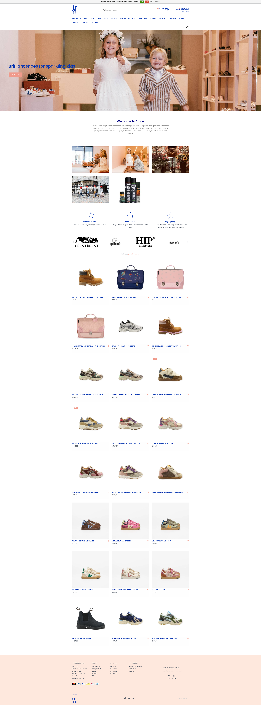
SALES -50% (162, 19)
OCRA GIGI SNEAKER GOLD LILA (163, 443)
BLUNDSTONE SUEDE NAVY (81, 638)
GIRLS (92, 19)
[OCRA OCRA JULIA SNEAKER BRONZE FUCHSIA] (130, 423)
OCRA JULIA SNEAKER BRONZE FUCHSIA (126, 443)
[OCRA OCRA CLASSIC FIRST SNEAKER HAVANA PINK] (170, 472)
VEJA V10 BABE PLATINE (160, 590)
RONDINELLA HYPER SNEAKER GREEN (164, 638)
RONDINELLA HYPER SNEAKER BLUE (124, 638)
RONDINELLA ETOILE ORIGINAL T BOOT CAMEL (88, 297)
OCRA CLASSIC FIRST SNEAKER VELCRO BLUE (167, 395)
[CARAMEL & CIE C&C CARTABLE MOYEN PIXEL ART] (130, 277)
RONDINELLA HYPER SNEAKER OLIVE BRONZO (87, 395)
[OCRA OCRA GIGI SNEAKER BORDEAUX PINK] (90, 472)
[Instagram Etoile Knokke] (132, 698)
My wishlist (113, 674)
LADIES (99, 19)
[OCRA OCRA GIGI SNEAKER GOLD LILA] (170, 423)
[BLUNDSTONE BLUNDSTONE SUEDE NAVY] (90, 618)
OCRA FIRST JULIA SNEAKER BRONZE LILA (126, 492)
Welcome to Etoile (130, 121)
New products (96, 669)
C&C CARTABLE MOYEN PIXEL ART (124, 297)
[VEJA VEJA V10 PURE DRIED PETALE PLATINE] (130, 569)
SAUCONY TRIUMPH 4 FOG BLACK (124, 346)
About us (75, 23)
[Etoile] (85, 9)
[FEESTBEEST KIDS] (86, 242)
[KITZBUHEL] (174, 242)
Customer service (78, 678)
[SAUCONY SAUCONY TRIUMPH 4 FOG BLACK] (130, 326)
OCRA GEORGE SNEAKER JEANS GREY (85, 443)
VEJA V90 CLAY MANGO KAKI (162, 541)
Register (113, 666)
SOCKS (106, 19)
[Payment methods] (74, 684)
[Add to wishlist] (108, 297)
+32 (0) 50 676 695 (136, 666)
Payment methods (78, 674)
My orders (113, 669)
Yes (142, 1)
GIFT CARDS (94, 23)
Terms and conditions (79, 669)
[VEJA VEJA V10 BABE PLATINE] (170, 569)
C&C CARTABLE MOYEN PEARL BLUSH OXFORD (88, 346)
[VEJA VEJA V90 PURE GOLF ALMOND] (90, 569)
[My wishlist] (183, 27)
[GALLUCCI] (116, 242)
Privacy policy (76, 671)
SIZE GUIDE (173, 19)
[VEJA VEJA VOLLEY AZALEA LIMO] (130, 521)
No (147, 1)
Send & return (76, 676)
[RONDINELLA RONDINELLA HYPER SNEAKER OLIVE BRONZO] (90, 374)
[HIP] (145, 242)
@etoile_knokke (133, 254)
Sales (94, 671)
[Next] (187, 242)
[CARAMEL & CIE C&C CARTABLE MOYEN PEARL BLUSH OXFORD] (90, 326)
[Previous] (73, 242)
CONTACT (84, 23)
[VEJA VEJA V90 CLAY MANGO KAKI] (170, 521)
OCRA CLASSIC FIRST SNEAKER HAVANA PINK (168, 492)
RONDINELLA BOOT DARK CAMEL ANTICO (166, 346)
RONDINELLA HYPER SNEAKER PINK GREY (126, 395)
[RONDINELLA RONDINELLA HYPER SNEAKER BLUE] (130, 618)
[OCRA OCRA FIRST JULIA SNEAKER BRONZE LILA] (130, 472)
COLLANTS (114, 19)
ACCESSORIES (142, 19)
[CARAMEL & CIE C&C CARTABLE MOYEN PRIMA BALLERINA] (170, 277)
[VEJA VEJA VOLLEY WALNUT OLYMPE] (90, 521)
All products (96, 666)
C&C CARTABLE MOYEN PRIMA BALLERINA (166, 297)
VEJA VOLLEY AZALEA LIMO (121, 541)
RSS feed (95, 676)
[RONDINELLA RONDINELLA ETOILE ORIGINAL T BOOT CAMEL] (90, 277)
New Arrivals (76, 19)
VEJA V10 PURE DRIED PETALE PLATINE (125, 590)
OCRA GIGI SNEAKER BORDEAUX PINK (85, 492)
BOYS (85, 19)
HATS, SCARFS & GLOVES (127, 19)
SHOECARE (153, 19)
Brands (181, 19)
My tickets (113, 671)
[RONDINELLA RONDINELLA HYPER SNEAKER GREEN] (170, 618)
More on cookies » (155, 1)
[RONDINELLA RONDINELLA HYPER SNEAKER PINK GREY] (130, 374)
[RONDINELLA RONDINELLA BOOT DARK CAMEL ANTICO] (170, 326)
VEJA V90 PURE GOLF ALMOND (83, 590)
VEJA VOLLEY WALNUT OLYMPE (83, 541)
